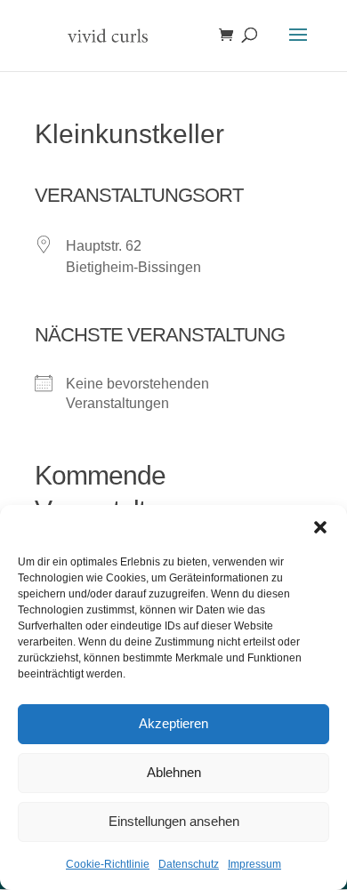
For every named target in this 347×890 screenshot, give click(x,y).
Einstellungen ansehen (174, 821)
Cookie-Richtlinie (107, 864)
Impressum (254, 864)
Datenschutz (188, 864)
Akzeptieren (173, 723)
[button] (320, 527)
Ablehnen (174, 772)
